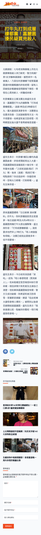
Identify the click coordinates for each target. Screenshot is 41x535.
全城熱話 (17, 22)
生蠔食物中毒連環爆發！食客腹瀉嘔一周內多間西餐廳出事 (19, 459)
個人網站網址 (9, 517)
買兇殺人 (20, 49)
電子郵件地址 (9, 510)
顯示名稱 (8, 502)
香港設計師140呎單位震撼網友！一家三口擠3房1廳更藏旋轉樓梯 (20, 407)
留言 (6, 483)
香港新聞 (24, 22)
